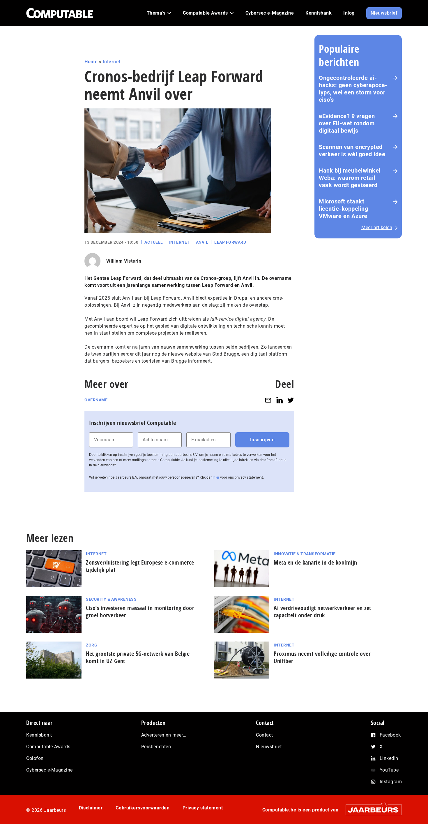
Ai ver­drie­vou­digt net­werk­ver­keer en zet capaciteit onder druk (322, 611)
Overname (95, 400)
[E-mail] (268, 400)
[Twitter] (290, 400)
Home (91, 61)
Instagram (391, 781)
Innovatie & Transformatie (305, 553)
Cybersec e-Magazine (49, 770)
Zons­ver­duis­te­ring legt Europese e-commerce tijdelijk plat (140, 566)
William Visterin (123, 261)
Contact (264, 735)
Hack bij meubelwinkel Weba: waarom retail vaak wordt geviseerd (350, 178)
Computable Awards (48, 746)
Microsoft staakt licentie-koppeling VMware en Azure (343, 208)
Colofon (35, 758)
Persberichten (156, 746)
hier (216, 477)
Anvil (202, 242)
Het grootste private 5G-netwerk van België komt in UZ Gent (138, 657)
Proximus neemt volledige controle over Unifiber (322, 657)
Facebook (390, 735)
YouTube (389, 770)
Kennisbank (39, 735)
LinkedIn (389, 758)
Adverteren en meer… (163, 735)
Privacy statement (203, 808)
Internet (112, 61)
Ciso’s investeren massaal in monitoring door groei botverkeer (140, 611)
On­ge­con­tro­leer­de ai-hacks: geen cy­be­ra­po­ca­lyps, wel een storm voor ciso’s (353, 88)
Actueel (153, 242)
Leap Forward (230, 242)
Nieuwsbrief (269, 746)
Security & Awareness (111, 599)
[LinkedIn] (279, 400)
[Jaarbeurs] (371, 810)
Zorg (91, 645)
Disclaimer (90, 808)
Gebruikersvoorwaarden (143, 808)
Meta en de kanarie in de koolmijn (315, 562)
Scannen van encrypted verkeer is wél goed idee (352, 150)
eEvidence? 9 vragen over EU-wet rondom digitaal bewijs (347, 123)
